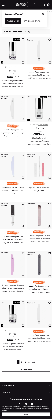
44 (33, 362)
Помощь (6, 392)
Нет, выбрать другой (32, 21)
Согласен (26, 414)
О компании (8, 386)
